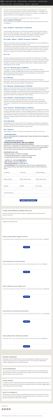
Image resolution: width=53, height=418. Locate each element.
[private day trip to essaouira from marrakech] (26, 304)
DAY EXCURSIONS (32, 1)
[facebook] (3, 409)
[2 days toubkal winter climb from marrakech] (26, 329)
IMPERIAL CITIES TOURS (6, 4)
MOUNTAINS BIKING (42, 1)
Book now (26, 247)
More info (46, 239)
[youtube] (7, 409)
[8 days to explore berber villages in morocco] (26, 229)
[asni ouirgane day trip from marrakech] (26, 254)
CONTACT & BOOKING (18, 4)
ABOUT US (27, 4)
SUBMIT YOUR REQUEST (28, 200)
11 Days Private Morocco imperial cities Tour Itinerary (21, 18)
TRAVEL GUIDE (34, 4)
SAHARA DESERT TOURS (10, 1)
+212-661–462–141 (23, 163)
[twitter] (5, 409)
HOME (2, 1)
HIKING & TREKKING (22, 1)
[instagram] (10, 409)
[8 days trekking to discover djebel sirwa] (26, 279)
